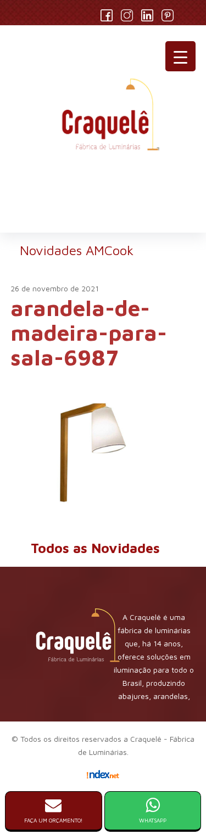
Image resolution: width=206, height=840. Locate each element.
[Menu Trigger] (180, 56)
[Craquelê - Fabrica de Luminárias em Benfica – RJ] (103, 119)
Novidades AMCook (76, 250)
